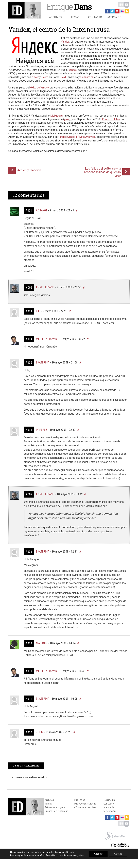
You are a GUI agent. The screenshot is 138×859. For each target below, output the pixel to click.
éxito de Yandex (39, 87)
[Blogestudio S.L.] (115, 836)
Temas (75, 17)
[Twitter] (112, 11)
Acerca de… (115, 17)
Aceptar (98, 853)
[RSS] (127, 11)
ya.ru (67, 119)
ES (126, 4)
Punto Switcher (111, 119)
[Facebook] (107, 11)
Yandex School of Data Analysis (76, 136)
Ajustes (118, 853)
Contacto (95, 17)
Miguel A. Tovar (46, 339)
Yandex (65, 41)
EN (121, 4)
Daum (44, 77)
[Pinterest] (117, 11)
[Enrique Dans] (24, 10)
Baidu (64, 77)
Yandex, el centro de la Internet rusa (59, 29)
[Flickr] (122, 11)
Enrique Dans (45, 287)
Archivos (55, 17)
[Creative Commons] (120, 845)
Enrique (68, 6)
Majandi (41, 643)
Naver (35, 77)
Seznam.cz (87, 77)
